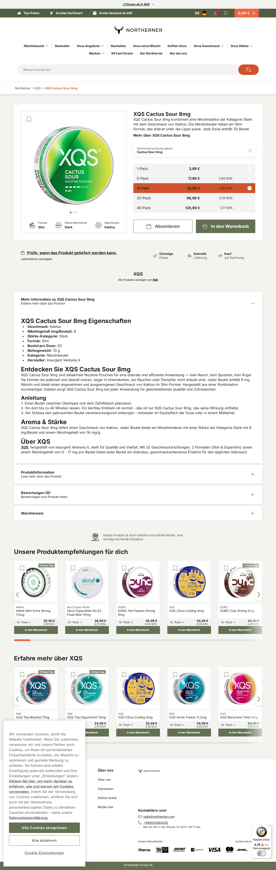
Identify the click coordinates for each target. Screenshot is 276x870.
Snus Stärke (240, 46)
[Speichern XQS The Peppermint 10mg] (73, 674)
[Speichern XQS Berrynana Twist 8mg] (226, 674)
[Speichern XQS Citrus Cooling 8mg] (175, 568)
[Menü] (269, 826)
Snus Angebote (88, 46)
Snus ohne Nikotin (147, 46)
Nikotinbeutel (34, 46)
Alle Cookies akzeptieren (44, 828)
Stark (68, 227)
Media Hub (105, 807)
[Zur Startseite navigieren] (202, 769)
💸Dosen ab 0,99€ (136, 4)
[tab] (71, 212)
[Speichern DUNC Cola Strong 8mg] (226, 568)
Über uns (105, 770)
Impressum (105, 788)
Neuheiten (118, 46)
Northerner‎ (22, 88)
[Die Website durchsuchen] (248, 69)
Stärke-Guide (107, 798)
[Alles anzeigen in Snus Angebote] (102, 46)
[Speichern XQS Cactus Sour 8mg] (29, 119)
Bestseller (62, 46)
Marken (94, 53)
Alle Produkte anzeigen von (138, 279)
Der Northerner (151, 53)
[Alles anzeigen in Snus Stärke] (251, 46)
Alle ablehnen (44, 840)
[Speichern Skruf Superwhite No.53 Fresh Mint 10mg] (73, 568)
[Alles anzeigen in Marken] (103, 53)
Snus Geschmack (207, 46)
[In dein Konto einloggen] (215, 13)
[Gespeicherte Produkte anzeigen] (226, 13)
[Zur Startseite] (138, 29)
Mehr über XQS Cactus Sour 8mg (161, 135)
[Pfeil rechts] (258, 595)
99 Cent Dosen (122, 53)
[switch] (261, 853)
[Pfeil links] (17, 595)
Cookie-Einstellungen (44, 853)
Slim (41, 227)
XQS (24, 447)
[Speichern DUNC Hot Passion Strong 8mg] (124, 568)
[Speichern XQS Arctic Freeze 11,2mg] (175, 674)
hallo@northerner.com (159, 816)
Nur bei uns (178, 53)
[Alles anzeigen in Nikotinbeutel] (47, 46)
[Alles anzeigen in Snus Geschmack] (222, 46)
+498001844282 (155, 822)
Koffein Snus (177, 46)
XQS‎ (37, 88)
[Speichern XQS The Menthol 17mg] (22, 674)
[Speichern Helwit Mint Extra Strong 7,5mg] (22, 568)
